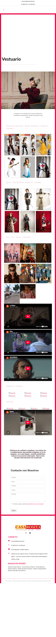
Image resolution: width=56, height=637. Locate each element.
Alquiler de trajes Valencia (14, 567)
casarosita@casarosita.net (28, 1)
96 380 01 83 (24, 4)
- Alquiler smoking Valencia (39, 568)
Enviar (13, 510)
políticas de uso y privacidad (36, 504)
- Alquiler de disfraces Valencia (24, 568)
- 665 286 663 (31, 4)
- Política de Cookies (46, 580)
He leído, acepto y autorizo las (28, 504)
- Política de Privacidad (36, 580)
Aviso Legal (28, 580)
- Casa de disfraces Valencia (28, 567)
